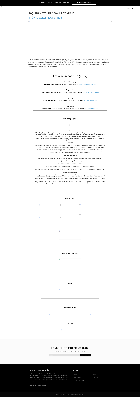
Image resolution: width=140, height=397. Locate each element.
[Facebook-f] (48, 385)
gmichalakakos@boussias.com (91, 92)
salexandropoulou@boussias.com (87, 84)
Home (75, 374)
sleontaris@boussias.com (90, 100)
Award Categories (78, 377)
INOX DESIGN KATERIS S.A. (47, 17)
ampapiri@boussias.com (91, 108)
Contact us (96, 377)
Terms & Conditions (79, 380)
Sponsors (95, 374)
